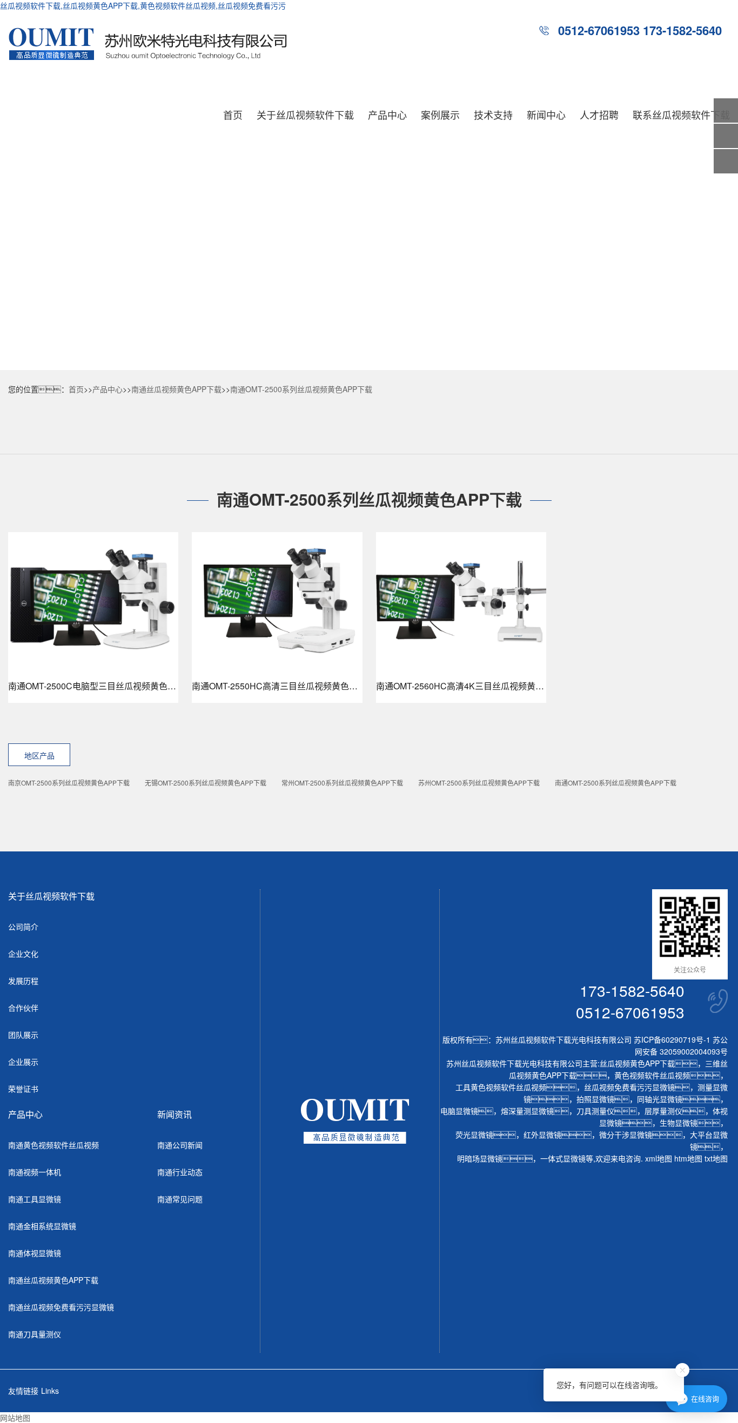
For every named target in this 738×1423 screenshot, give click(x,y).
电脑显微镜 (459, 1110)
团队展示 (23, 1034)
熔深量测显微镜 (527, 1110)
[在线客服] (726, 136)
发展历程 (23, 980)
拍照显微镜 (595, 1098)
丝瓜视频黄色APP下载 (637, 1063)
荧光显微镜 (474, 1134)
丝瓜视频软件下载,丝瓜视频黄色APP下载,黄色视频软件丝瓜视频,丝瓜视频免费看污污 (143, 5)
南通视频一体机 (34, 1171)
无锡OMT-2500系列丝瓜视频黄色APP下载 (205, 782)
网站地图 (15, 1417)
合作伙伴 (23, 1007)
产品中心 (387, 115)
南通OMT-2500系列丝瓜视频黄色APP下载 (301, 389)
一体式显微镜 (563, 1158)
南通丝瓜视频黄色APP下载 (176, 389)
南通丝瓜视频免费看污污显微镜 (61, 1306)
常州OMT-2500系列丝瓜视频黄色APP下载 (342, 782)
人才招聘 (599, 115)
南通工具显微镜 (34, 1198)
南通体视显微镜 (34, 1252)
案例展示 (440, 115)
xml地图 (658, 1158)
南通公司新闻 (180, 1144)
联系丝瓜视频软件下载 (681, 115)
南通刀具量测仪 (34, 1333)
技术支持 (493, 115)
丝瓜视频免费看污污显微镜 (629, 1087)
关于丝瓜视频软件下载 (305, 115)
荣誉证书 (23, 1088)
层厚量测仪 (663, 1110)
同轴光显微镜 (659, 1098)
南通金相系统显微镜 (42, 1225)
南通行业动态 (180, 1171)
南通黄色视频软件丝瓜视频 (53, 1144)
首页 (233, 115)
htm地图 (688, 1158)
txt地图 (716, 1158)
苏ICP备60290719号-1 (672, 1039)
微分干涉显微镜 (625, 1134)
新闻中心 (546, 115)
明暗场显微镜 (479, 1158)
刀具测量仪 (595, 1110)
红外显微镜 (542, 1134)
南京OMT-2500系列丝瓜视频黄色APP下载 (69, 782)
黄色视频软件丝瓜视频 (652, 1075)
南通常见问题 (180, 1198)
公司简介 (23, 926)
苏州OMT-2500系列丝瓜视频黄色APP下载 (479, 782)
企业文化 (23, 953)
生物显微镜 (678, 1122)
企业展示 (23, 1061)
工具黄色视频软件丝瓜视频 (500, 1087)
